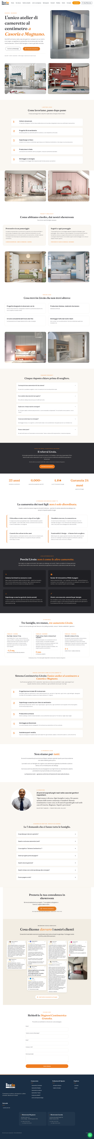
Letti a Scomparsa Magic (37, 1097)
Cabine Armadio (57, 1088)
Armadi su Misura (57, 1085)
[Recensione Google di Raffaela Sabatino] (36, 953)
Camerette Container (37, 1085)
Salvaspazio (46, 3)
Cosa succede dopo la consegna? (28, 419)
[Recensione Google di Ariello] (36, 983)
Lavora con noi (6, 1107)
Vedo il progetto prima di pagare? (28, 855)
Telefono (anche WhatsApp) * (33, 1033)
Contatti (76, 1085)
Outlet (63, 3)
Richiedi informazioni (47, 466)
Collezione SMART (36, 1095)
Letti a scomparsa (36, 3)
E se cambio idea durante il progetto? (29, 396)
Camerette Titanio (36, 1092)
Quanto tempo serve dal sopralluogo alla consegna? (34, 870)
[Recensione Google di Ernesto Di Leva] (16, 964)
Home (12, 3)
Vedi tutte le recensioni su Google (48, 997)
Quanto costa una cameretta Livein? (29, 841)
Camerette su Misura (37, 1090)
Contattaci (76, 3)
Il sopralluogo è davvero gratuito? (28, 834)
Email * (27, 1040)
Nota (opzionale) (29, 1054)
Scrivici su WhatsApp (13, 48)
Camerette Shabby (36, 1088)
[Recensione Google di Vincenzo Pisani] (57, 976)
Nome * (27, 1026)
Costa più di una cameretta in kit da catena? (31, 385)
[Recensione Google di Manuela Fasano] (77, 960)
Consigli (69, 3)
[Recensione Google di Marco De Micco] (36, 971)
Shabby (58, 3)
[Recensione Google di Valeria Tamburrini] (16, 949)
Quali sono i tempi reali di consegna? (29, 406)
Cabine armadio (26, 3)
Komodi (53, 3)
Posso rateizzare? (23, 429)
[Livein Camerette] (10, 1085)
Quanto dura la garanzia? (25, 863)
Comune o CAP (29, 1047)
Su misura (18, 3)
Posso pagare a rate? (24, 877)
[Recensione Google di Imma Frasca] (57, 950)
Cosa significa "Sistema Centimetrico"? (30, 848)
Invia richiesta (47, 1066)
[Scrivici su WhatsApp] (90, 1135)
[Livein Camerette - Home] (5, 3)
